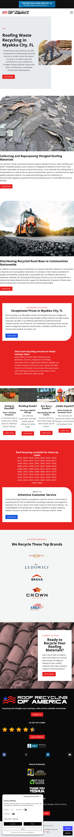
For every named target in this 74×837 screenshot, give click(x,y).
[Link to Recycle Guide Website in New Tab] (37, 781)
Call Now (68, 833)
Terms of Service (47, 825)
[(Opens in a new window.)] (37, 746)
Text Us (67, 828)
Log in (48, 832)
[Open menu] (71, 12)
